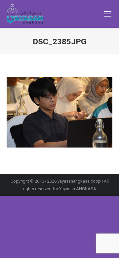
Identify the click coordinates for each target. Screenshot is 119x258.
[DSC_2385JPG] (59, 112)
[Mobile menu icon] (107, 14)
